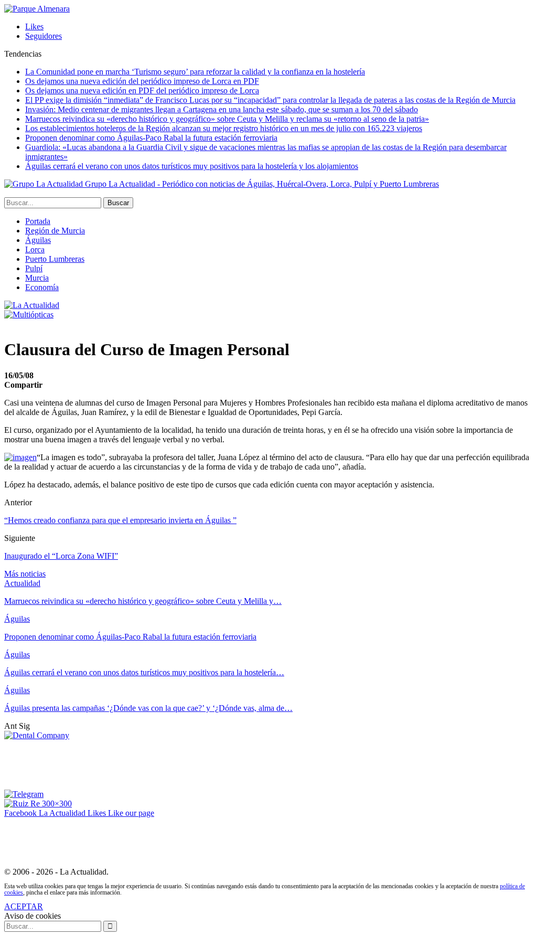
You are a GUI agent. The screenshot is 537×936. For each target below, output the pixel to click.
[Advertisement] (195, 764)
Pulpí (33, 268)
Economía (42, 287)
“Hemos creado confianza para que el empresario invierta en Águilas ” (120, 520)
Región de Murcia (55, 230)
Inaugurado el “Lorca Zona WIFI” (61, 555)
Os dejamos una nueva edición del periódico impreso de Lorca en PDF (142, 81)
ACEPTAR (23, 906)
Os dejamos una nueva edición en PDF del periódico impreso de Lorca (142, 90)
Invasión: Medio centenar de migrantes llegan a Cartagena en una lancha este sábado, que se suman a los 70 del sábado (221, 109)
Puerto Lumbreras (54, 258)
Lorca (35, 249)
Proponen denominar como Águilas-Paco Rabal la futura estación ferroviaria (151, 137)
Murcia (37, 277)
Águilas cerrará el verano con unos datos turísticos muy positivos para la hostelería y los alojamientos (191, 166)
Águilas (38, 240)
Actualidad (22, 583)
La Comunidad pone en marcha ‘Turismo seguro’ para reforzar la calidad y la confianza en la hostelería (195, 71)
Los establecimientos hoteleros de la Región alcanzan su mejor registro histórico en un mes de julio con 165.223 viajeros (223, 128)
